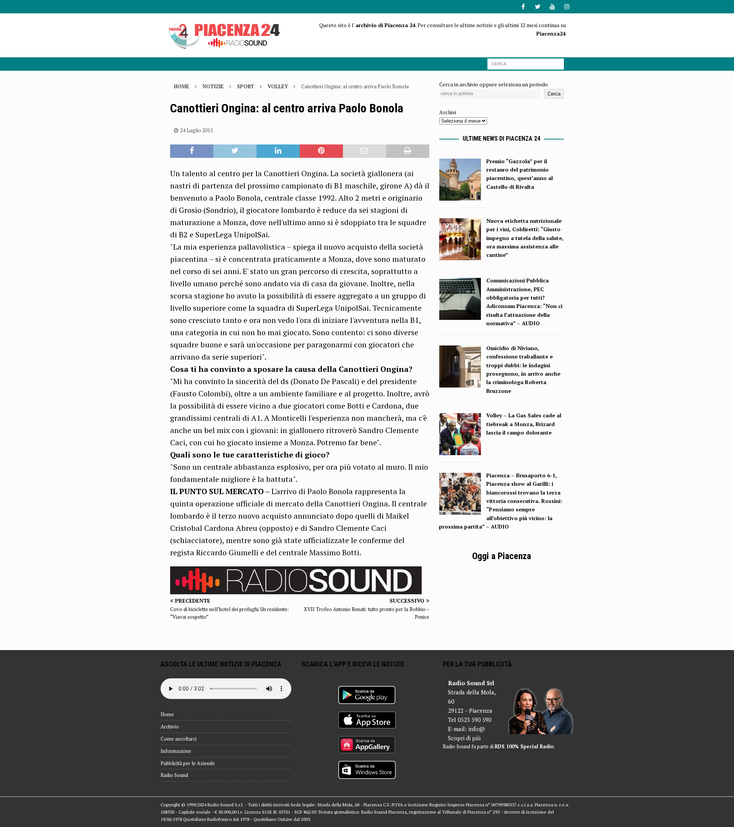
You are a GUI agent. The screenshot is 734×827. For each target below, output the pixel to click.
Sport (245, 86)
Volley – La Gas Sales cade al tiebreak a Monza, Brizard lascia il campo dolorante (523, 424)
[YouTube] (552, 6)
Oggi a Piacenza (501, 556)
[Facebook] (523, 6)
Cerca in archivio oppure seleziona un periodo (493, 84)
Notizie (213, 86)
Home (167, 714)
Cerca (553, 94)
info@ (476, 729)
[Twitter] (537, 6)
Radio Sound (174, 775)
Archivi (447, 112)
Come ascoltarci (178, 738)
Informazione (176, 751)
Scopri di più (464, 738)
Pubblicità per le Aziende (188, 763)
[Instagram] (566, 6)
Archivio (170, 726)
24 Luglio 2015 (196, 130)
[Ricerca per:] (525, 63)
